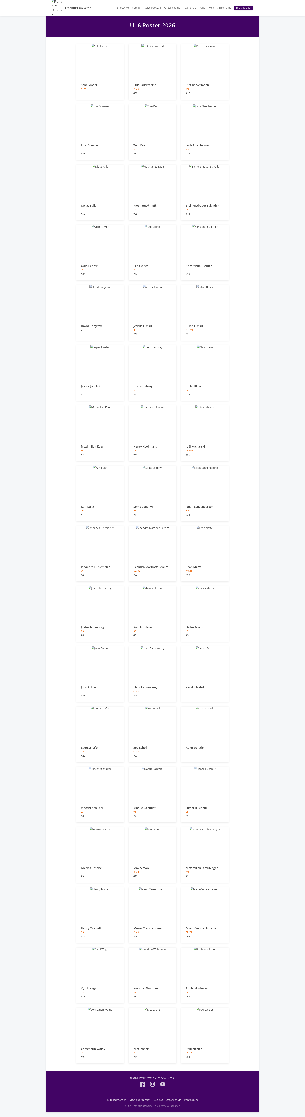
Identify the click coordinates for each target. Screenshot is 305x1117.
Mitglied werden (243, 8)
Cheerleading (172, 7)
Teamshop (189, 7)
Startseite (123, 7)
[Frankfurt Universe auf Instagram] (152, 1084)
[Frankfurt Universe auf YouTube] (162, 1084)
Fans (202, 7)
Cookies (158, 1100)
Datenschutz (173, 1100)
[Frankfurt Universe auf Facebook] (142, 1084)
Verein (136, 7)
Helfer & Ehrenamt (219, 7)
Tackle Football (152, 7)
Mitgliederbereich (140, 1100)
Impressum (191, 1100)
